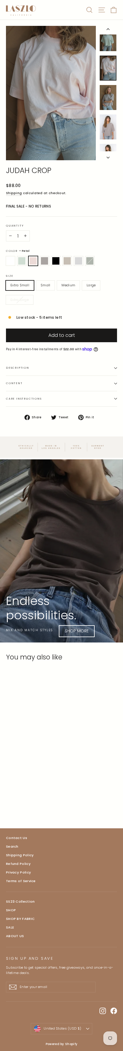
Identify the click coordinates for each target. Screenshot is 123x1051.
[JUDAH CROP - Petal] (22, 801)
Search (12, 846)
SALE (10, 927)
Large (91, 285)
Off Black (55, 261)
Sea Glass (21, 261)
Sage (89, 261)
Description (17, 368)
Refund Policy (18, 863)
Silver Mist (44, 261)
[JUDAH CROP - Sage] (55, 801)
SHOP (11, 910)
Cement (78, 261)
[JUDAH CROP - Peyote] (42, 801)
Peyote (67, 261)
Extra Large (19, 299)
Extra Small (19, 285)
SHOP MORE (77, 631)
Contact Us (16, 837)
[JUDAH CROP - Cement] (49, 801)
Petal (33, 261)
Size (9, 276)
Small (45, 285)
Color (18, 251)
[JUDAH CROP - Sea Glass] (16, 801)
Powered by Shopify (61, 1044)
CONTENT (14, 383)
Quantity (15, 225)
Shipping (14, 193)
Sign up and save (30, 958)
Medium (68, 285)
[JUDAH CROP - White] (9, 801)
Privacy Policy (18, 872)
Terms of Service (21, 881)
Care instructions (24, 398)
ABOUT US (15, 936)
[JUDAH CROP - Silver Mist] (29, 801)
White (10, 261)
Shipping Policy (20, 855)
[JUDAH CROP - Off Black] (35, 801)
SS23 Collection (20, 901)
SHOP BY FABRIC (20, 918)
